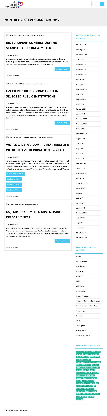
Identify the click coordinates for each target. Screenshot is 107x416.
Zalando (80, 399)
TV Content (87, 388)
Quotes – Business (82, 296)
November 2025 (81, 45)
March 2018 (80, 158)
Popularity (88, 372)
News (78, 281)
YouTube (91, 396)
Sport (79, 380)
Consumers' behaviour (90, 354)
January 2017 (80, 208)
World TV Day (95, 394)
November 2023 (81, 64)
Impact (79, 367)
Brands (78, 256)
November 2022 (81, 69)
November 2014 (81, 238)
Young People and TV (83, 335)
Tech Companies (89, 383)
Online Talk (80, 286)
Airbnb (79, 351)
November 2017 (81, 173)
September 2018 (81, 134)
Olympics (86, 370)
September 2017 (81, 183)
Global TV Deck (81, 276)
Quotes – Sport (81, 311)
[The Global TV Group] (14, 4)
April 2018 (79, 153)
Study (92, 380)
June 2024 (79, 59)
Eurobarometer (82, 362)
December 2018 (81, 119)
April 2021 (79, 84)
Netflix (79, 370)
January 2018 (80, 168)
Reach (86, 375)
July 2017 (79, 193)
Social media (92, 378)
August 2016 (80, 218)
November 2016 (81, 213)
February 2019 (81, 109)
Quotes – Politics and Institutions (87, 306)
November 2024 (81, 54)
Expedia (92, 362)
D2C (87, 357)
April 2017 (79, 203)
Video (88, 391)
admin (17, 76)
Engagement (80, 271)
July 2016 (79, 223)
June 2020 (79, 94)
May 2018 (79, 149)
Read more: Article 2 (13, 184)
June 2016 (79, 228)
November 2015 (81, 233)
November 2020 (81, 89)
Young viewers (82, 396)
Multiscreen (95, 367)
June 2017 (79, 198)
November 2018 (81, 124)
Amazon (85, 351)
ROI (85, 378)
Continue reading (61, 69)
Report (91, 375)
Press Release (80, 291)
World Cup (85, 394)
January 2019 (80, 114)
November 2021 (81, 74)
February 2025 (81, 50)
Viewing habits (81, 331)
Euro (88, 359)
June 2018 (79, 143)
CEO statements (81, 261)
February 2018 (81, 163)
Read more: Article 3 (13, 190)
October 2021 (80, 79)
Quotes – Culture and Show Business (88, 301)
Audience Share (95, 351)
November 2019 (81, 99)
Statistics (85, 380)
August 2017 (80, 188)
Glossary (95, 365)
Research (79, 316)
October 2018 (80, 129)
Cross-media (81, 357)
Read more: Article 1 (13, 179)
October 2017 (80, 178)
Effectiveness (80, 266)
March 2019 (80, 104)
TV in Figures (80, 326)
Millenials (86, 367)
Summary (80, 383)
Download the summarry (15, 174)
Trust (78, 321)
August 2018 (80, 139)
